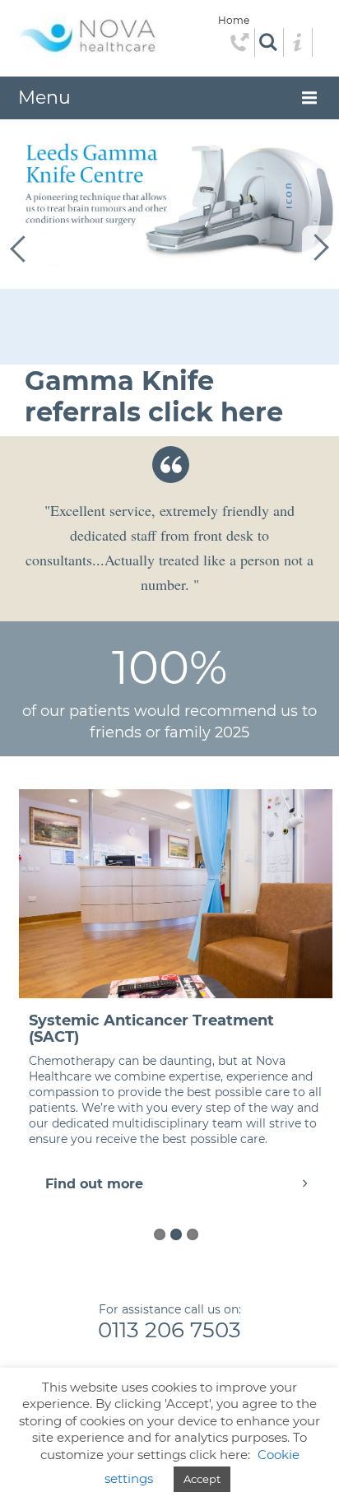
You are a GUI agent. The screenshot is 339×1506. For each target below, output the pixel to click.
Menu (44, 97)
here (252, 412)
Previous (18, 248)
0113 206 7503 (169, 1330)
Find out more (94, 1184)
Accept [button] (202, 1478)
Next (320, 248)
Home (233, 20)
